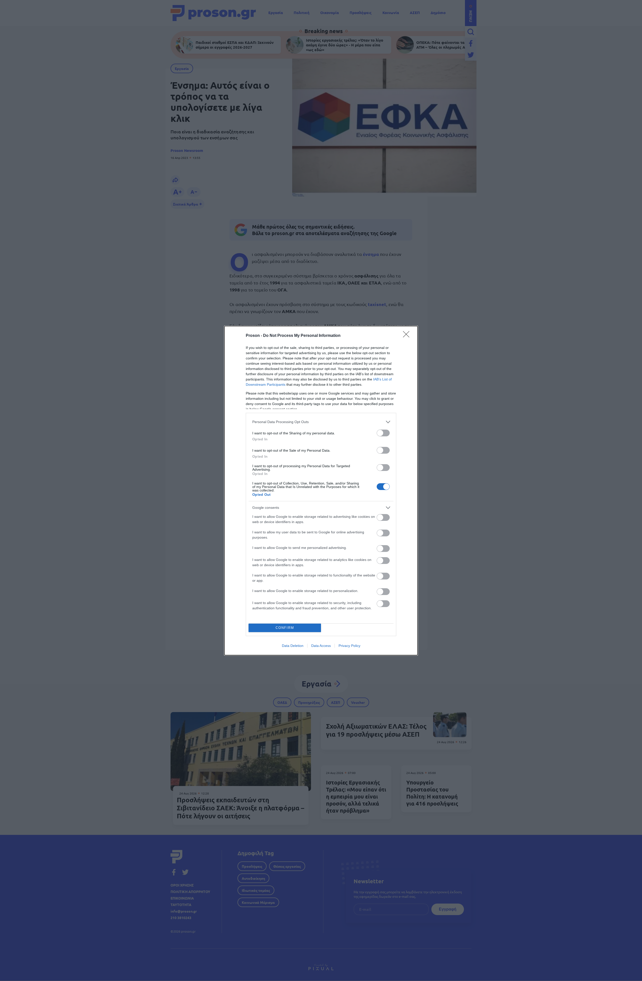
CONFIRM (285, 628)
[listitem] (321, 422)
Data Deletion (292, 646)
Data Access (321, 646)
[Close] (408, 336)
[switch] (383, 433)
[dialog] (321, 490)
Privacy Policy (349, 646)
